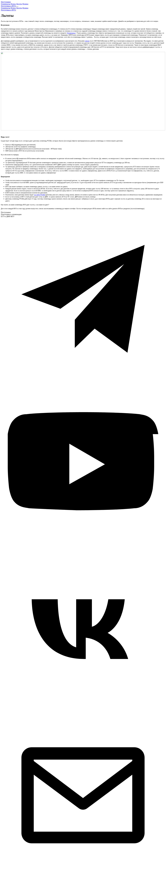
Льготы (19, 4)
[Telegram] (83, 382)
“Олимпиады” (71, 33)
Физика (25, 4)
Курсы (13, 4)
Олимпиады (5, 4)
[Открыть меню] (17, 6)
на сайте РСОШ (39, 195)
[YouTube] (83, 547)
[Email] (83, 877)
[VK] (83, 712)
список (87, 41)
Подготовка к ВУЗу (8, 6)
